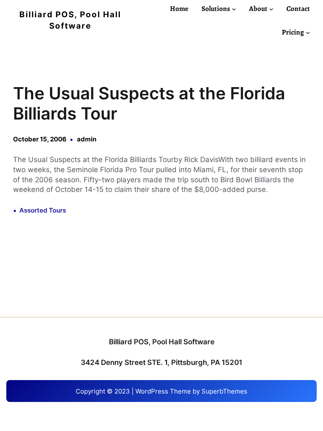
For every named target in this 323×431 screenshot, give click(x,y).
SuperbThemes (224, 391)
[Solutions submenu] (234, 8)
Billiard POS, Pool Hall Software (161, 342)
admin (86, 139)
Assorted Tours (42, 210)
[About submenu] (271, 8)
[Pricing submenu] (308, 32)
